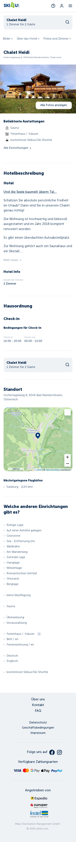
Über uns (38, 699)
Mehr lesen (11, 260)
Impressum (38, 733)
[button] (67, 457)
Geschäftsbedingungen (38, 727)
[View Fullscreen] (67, 412)
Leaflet (39, 470)
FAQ (38, 711)
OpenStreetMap (53, 470)
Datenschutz (38, 722)
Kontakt (38, 705)
